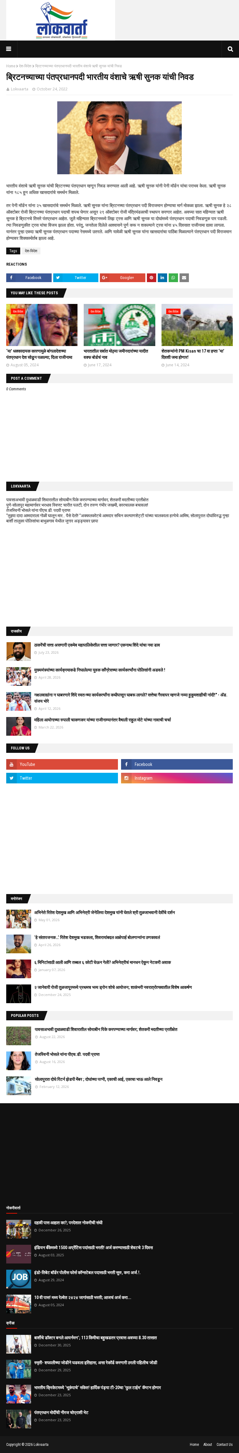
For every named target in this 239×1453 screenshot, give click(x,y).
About (208, 1444)
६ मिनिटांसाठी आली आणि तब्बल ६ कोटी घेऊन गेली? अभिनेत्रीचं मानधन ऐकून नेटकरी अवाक (102, 962)
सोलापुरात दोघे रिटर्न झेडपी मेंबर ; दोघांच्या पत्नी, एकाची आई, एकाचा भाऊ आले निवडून (98, 1079)
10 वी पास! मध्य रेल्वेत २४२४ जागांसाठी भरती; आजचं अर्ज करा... (82, 1297)
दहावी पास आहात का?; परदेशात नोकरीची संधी (68, 1222)
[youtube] (62, 764)
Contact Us (225, 1444)
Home (10, 66)
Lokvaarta (19, 89)
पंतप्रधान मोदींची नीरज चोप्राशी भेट (61, 1412)
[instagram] (177, 778)
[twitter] (62, 778)
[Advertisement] (119, 575)
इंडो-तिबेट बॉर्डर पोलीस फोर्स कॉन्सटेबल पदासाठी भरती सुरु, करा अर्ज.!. (87, 1272)
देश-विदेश (25, 66)
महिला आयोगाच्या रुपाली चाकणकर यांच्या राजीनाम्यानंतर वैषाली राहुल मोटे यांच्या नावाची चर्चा (102, 719)
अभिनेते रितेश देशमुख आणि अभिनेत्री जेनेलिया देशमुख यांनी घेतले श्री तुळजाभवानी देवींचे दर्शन (104, 912)
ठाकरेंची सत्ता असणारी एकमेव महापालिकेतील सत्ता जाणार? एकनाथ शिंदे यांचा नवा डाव (97, 644)
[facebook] (177, 764)
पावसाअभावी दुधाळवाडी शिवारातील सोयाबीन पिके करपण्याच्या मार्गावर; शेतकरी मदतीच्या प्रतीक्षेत (77, 499)
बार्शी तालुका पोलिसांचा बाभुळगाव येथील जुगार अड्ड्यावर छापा (52, 520)
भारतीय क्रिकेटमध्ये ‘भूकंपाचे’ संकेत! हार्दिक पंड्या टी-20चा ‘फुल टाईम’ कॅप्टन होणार (97, 1387)
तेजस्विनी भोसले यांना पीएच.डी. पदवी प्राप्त (38, 510)
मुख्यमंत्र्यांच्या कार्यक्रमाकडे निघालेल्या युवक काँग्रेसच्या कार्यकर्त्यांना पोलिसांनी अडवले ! (99, 669)
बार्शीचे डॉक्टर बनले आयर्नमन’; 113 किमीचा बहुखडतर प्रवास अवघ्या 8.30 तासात (95, 1337)
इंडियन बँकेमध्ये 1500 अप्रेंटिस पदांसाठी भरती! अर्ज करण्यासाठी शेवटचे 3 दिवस (93, 1247)
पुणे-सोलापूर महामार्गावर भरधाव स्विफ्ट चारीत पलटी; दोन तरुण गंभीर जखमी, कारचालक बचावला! (77, 505)
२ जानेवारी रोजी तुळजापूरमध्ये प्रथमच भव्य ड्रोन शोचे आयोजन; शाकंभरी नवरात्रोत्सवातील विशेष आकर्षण (113, 987)
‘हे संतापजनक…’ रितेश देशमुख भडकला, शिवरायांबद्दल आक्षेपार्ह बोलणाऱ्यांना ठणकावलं (97, 937)
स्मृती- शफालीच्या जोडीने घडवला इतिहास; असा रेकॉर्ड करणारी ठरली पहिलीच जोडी (95, 1362)
